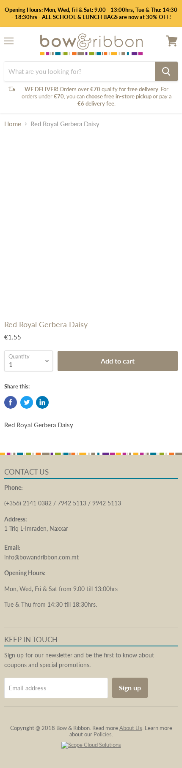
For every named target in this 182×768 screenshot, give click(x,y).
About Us (130, 728)
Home (12, 124)
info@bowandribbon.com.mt (41, 557)
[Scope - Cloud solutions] (91, 744)
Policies (103, 734)
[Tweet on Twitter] (26, 402)
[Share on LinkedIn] (42, 402)
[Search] (166, 71)
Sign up (130, 688)
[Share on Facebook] (10, 402)
